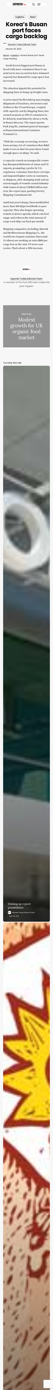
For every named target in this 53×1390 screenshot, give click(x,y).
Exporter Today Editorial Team (22, 44)
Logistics (19, 17)
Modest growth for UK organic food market (26, 326)
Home (6, 55)
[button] (39, 4)
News (32, 17)
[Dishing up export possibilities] (26, 644)
